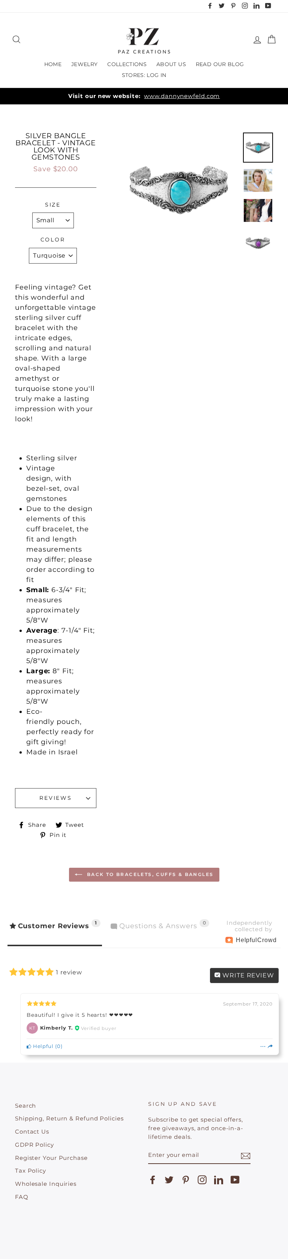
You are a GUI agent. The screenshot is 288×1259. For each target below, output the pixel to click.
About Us (171, 64)
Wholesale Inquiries (45, 1183)
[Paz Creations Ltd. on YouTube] (235, 1179)
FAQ (21, 1196)
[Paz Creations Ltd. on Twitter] (169, 1179)
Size (53, 204)
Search (25, 1105)
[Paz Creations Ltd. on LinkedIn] (218, 1179)
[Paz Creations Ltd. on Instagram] (202, 1179)
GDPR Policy (34, 1144)
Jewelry (84, 64)
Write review (247, 975)
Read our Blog (220, 64)
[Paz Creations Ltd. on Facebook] (152, 1179)
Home (53, 64)
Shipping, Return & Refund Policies (69, 1118)
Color (52, 239)
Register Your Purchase (51, 1157)
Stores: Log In (144, 75)
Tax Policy (30, 1170)
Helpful (43, 1046)
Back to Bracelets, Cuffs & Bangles (149, 874)
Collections (127, 64)
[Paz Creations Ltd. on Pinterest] (185, 1179)
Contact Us (32, 1131)
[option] (144, 96)
